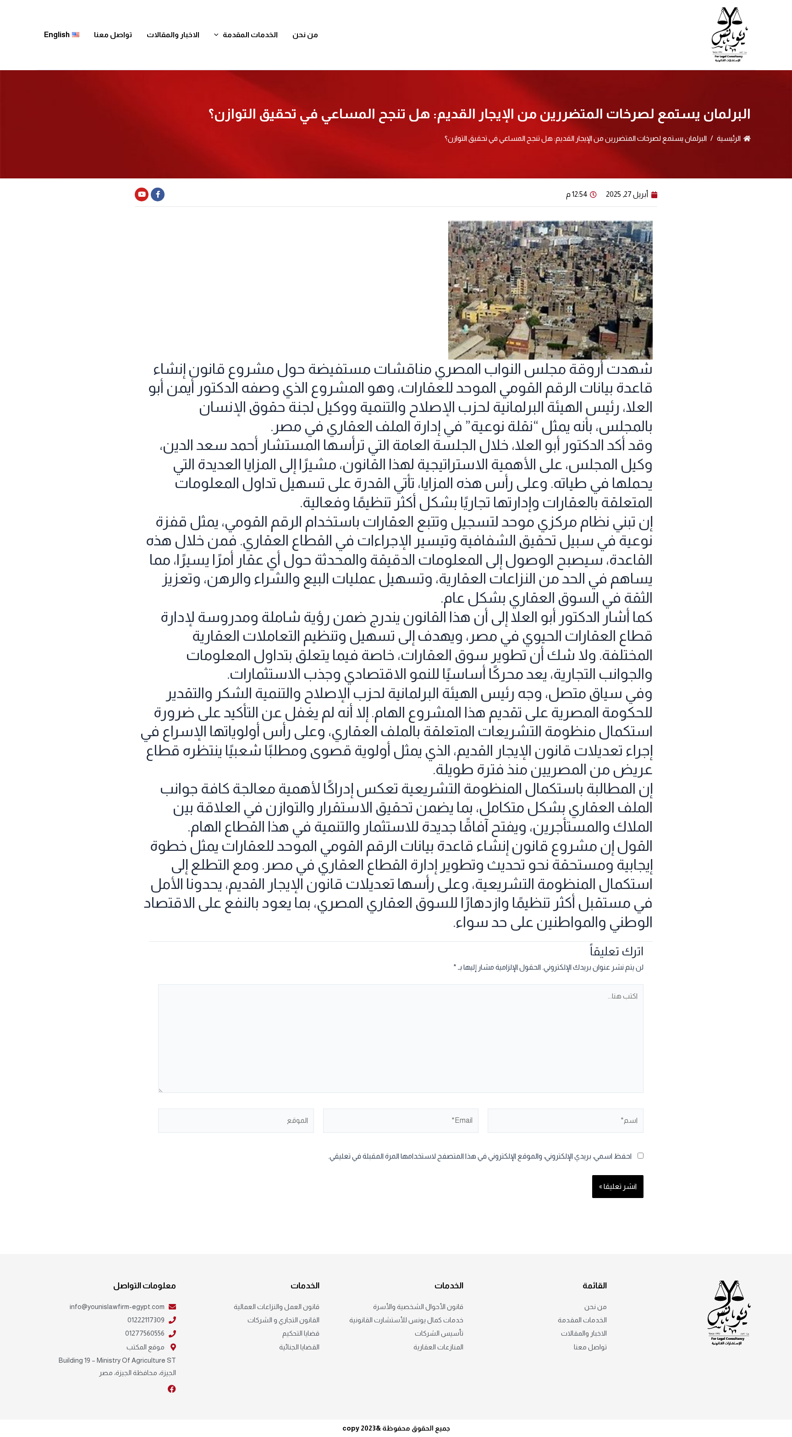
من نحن (305, 35)
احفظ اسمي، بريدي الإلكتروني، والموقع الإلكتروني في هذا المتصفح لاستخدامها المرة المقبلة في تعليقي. (480, 1156)
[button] (218, 35)
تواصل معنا (113, 35)
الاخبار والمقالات (173, 35)
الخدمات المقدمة (250, 35)
